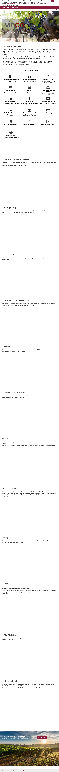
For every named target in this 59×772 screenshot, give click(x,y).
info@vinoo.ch (52, 7)
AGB (28, 770)
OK (52, 1)
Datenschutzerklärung (11, 3)
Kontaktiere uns (42, 737)
